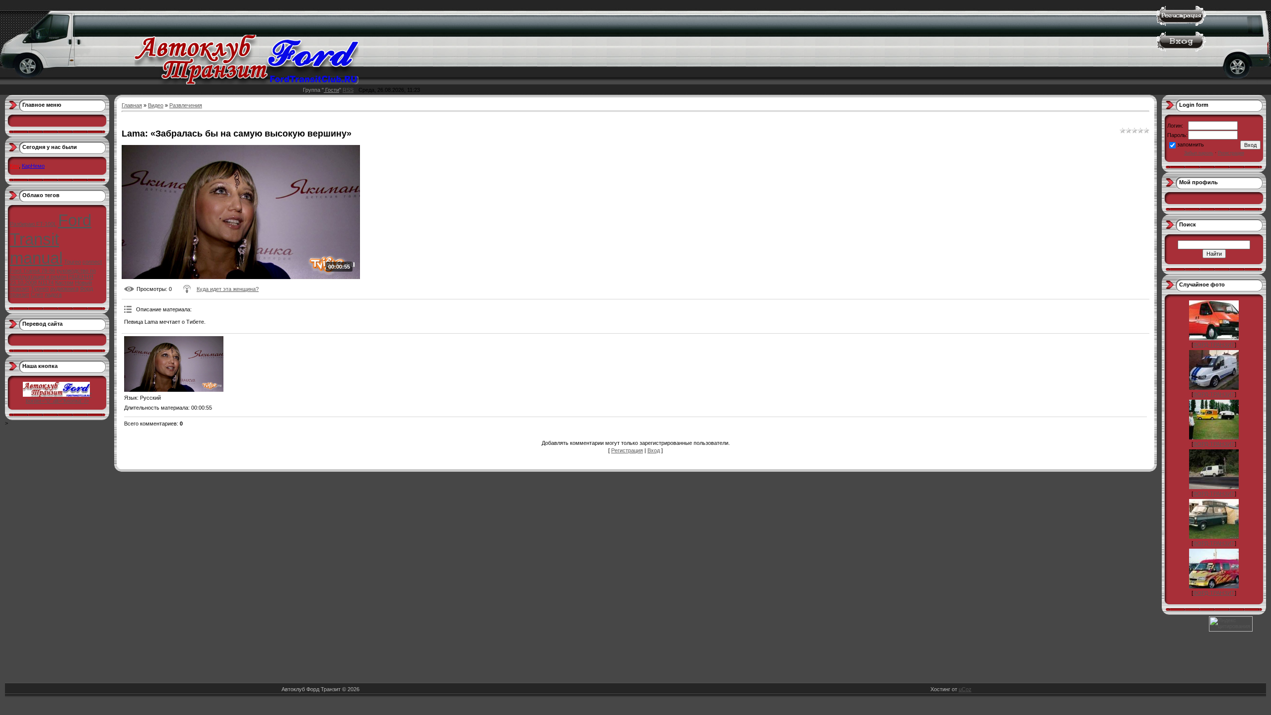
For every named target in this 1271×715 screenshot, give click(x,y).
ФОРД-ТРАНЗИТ (1214, 345)
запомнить (1190, 144)
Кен (14, 166)
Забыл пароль (1198, 152)
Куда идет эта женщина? (228, 289)
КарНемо (33, 166)
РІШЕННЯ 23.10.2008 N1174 (51, 280)
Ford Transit (50, 229)
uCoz (965, 689)
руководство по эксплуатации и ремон (53, 274)
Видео (155, 105)
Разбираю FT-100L (33, 224)
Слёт (37, 294)
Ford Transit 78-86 (32, 271)
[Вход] (1181, 50)
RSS (348, 90)
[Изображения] (173, 364)
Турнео (40, 288)
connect (92, 262)
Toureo (72, 262)
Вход (653, 450)
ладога (53, 294)
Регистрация (627, 450)
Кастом (64, 283)
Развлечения (185, 105)
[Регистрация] (1181, 24)
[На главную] (246, 82)
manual (36, 258)
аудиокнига (64, 288)
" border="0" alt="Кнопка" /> (59, 398)
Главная (132, 105)
